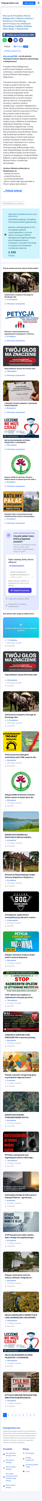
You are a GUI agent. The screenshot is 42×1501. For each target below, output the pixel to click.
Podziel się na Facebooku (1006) (20, 35)
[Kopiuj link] (21, 40)
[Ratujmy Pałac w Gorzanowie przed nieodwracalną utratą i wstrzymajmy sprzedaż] (21, 508)
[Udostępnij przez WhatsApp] (4, 40)
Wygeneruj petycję (21, 590)
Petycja (7, 46)
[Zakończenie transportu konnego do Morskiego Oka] (21, 289)
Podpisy (21, 46)
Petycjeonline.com (10, 3)
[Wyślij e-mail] (15, 40)
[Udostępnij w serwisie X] (10, 40)
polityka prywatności (12, 51)
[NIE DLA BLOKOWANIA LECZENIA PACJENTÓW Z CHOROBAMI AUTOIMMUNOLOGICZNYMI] (21, 434)
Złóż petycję (29, 3)
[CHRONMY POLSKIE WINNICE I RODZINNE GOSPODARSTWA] (21, 398)
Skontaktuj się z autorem (14, 203)
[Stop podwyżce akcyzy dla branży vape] (21, 362)
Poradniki (7, 1449)
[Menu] (38, 3)
